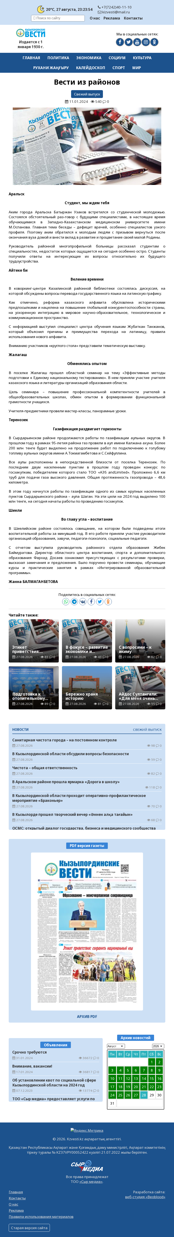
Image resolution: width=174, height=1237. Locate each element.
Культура (142, 57)
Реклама (112, 18)
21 (144, 1086)
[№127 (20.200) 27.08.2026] (87, 932)
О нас (95, 18)
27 (136, 1095)
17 (112, 1086)
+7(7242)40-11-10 (116, 7)
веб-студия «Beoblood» (145, 1196)
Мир (136, 67)
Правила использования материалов (41, 1216)
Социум (117, 57)
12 (128, 1078)
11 (120, 1078)
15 (152, 1078)
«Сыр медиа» (90, 1181)
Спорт (118, 67)
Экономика (88, 57)
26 (128, 1095)
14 (144, 1078)
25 (120, 1095)
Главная (31, 57)
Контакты (133, 18)
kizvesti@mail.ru (115, 12)
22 (152, 1086)
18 (120, 1086)
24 (112, 1095)
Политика (58, 57)
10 (112, 1078)
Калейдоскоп (90, 67)
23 (159, 1086)
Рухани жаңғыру (51, 67)
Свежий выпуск (87, 94)
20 (136, 1086)
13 (136, 1078)
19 (128, 1086)
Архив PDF (87, 1016)
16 (159, 1078)
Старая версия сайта (29, 1227)
